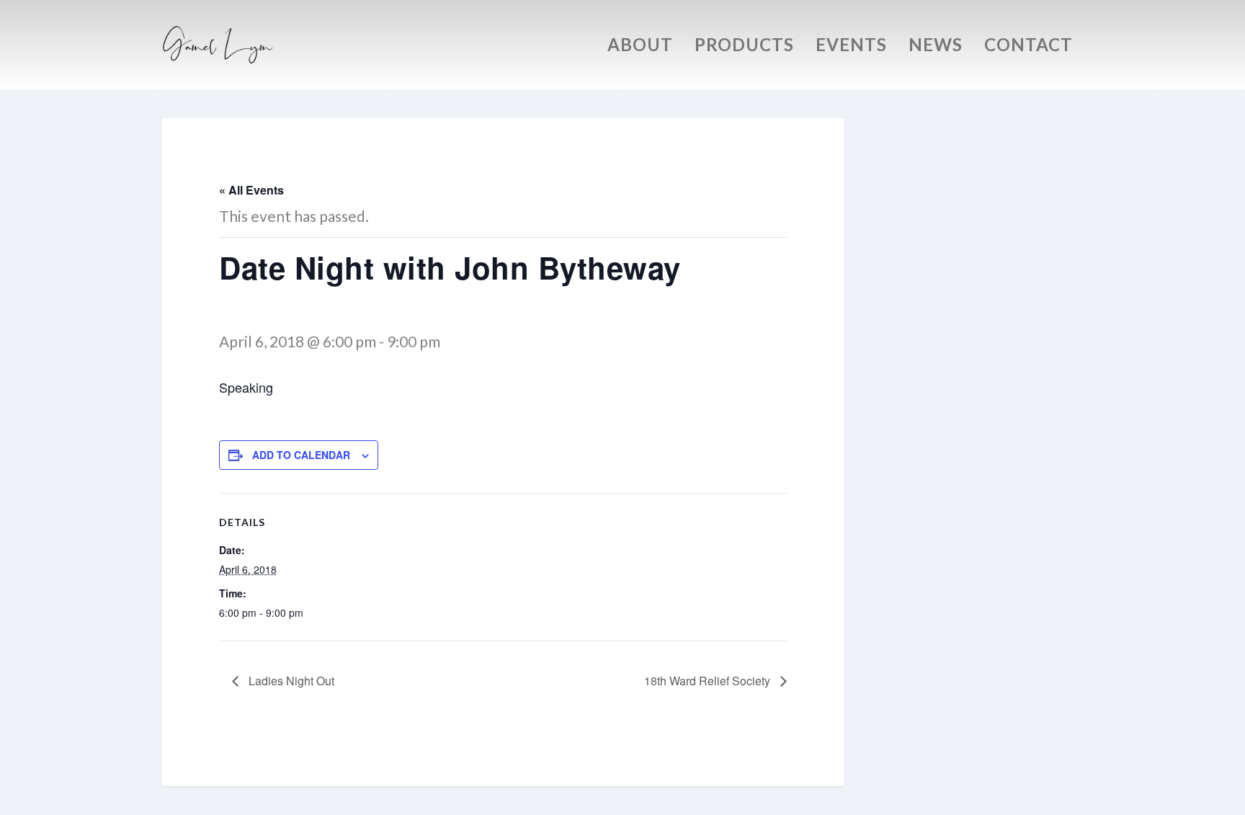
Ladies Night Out (290, 680)
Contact (1028, 47)
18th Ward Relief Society (708, 680)
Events (851, 47)
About (640, 47)
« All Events (251, 190)
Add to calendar (301, 454)
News (936, 47)
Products (744, 47)
